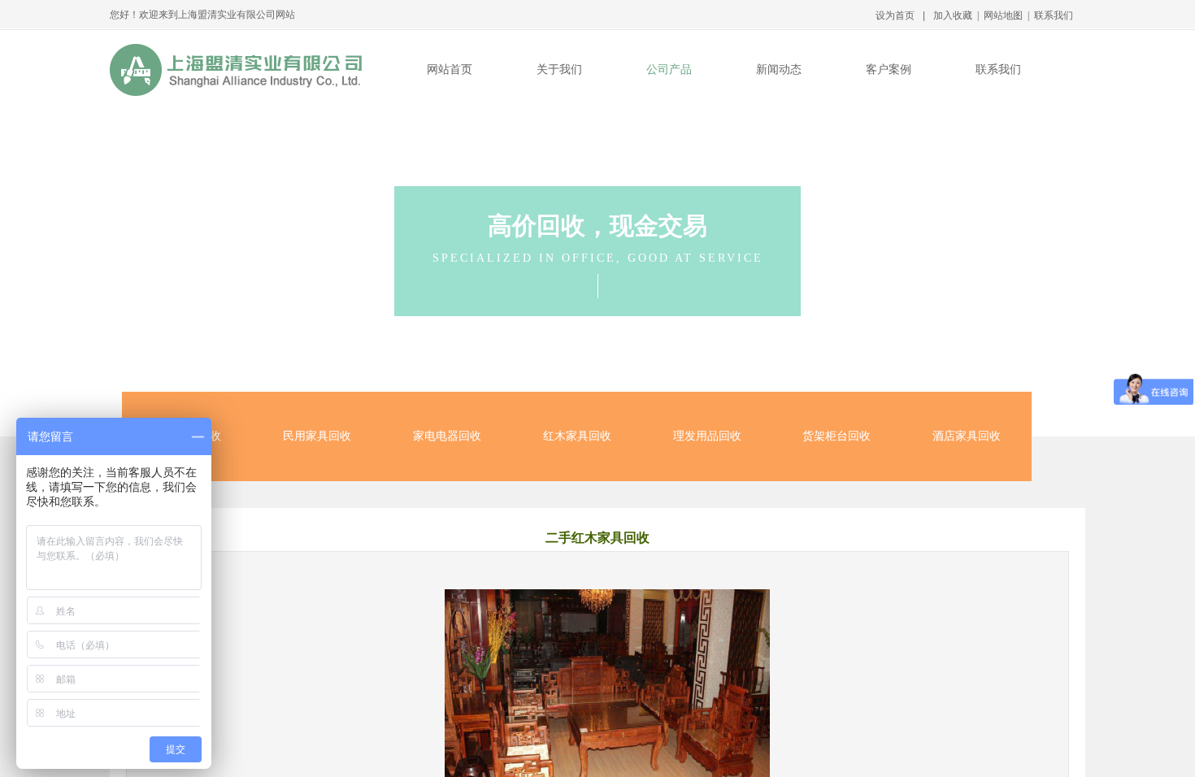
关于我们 (559, 69)
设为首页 (895, 15)
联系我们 (998, 69)
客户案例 (888, 69)
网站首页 (449, 69)
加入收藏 (952, 15)
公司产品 (669, 69)
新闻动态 (779, 69)
